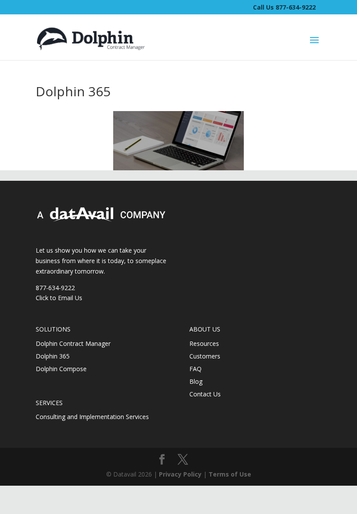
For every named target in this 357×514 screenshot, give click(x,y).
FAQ (195, 369)
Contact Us (205, 394)
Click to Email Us (59, 298)
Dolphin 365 (53, 356)
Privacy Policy (180, 474)
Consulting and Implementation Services (92, 417)
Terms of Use (230, 474)
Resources (204, 343)
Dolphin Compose (61, 369)
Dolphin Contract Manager (73, 343)
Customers (204, 356)
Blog (195, 381)
